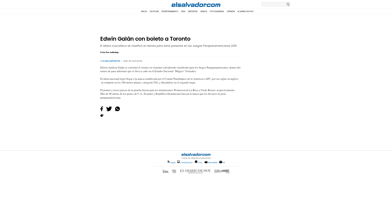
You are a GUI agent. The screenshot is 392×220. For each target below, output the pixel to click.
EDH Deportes (112, 61)
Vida (183, 11)
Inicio (144, 11)
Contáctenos (186, 162)
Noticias (154, 11)
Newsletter (212, 162)
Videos (203, 11)
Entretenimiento (170, 11)
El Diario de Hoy (246, 11)
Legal (172, 162)
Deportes (193, 11)
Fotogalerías (217, 11)
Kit (224, 162)
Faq (200, 162)
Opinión (231, 11)
